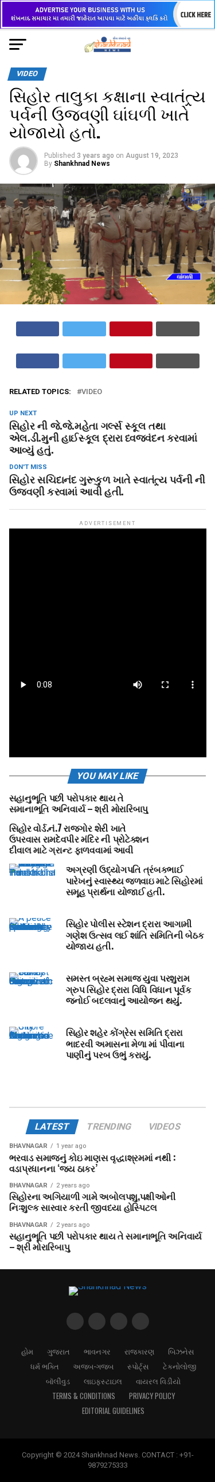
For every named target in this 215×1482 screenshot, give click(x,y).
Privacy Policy (152, 1395)
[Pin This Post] (131, 328)
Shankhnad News (82, 164)
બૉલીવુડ (58, 1381)
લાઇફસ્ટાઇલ (103, 1381)
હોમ (27, 1351)
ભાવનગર (97, 1351)
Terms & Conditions (83, 1395)
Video (91, 392)
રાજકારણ (139, 1351)
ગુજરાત (58, 1351)
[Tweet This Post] (84, 328)
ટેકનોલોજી (179, 1366)
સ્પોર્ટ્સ (138, 1366)
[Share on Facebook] (38, 328)
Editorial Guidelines (113, 1410)
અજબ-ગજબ (93, 1366)
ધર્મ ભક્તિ (44, 1366)
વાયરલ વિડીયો (158, 1381)
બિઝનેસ (181, 1351)
